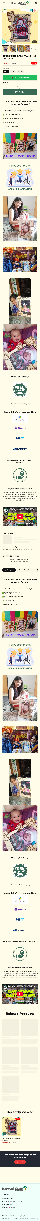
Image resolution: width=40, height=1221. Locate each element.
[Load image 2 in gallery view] (13, 48)
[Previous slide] (32, 49)
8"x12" (5, 71)
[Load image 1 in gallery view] (5, 48)
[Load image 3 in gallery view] (20, 48)
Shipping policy (34, 1218)
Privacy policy (14, 1218)
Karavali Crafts (10, 1216)
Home (12, 559)
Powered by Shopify (20, 1216)
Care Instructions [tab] (26, 570)
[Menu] (4, 3)
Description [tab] (10, 570)
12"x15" (13, 71)
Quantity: (5, 82)
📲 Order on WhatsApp (20, 78)
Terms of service (24, 1218)
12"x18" (20, 71)
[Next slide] (36, 49)
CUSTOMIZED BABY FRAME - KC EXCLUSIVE (11, 1139)
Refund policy (5, 1218)
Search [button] (21, 1162)
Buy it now (20, 92)
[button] (36, 3)
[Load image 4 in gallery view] (27, 48)
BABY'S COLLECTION (22, 559)
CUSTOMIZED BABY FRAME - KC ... (20, 561)
